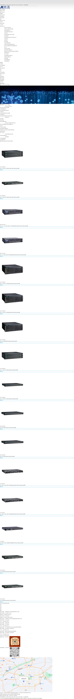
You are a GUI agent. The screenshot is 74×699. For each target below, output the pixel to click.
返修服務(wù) (2, 80)
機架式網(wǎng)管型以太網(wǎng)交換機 (31, 5)
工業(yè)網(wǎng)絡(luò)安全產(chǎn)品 (10, 37)
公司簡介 (1, 21)
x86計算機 (5, 40)
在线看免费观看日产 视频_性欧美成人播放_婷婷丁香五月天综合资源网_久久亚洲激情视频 (14, 696)
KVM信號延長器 (6, 61)
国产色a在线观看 (39, 698)
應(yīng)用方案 (2, 68)
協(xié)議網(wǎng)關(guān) (8, 49)
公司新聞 (1, 63)
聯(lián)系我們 (2, 83)
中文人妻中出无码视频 (3, 698)
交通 (0, 70)
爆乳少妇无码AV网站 (33, 698)
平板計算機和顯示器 (7, 42)
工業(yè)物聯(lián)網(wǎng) (9, 134)
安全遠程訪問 (6, 35)
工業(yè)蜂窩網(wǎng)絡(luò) (8, 31)
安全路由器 (6, 33)
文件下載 (1, 81)
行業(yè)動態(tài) (2, 65)
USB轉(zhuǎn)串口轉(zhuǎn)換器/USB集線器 (11, 51)
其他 (0, 75)
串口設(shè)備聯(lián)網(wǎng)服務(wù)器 (10, 45)
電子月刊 (1, 66)
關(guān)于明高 (2, 20)
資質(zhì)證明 (2, 23)
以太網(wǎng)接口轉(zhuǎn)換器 (9, 34)
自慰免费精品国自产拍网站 (19, 698)
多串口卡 (5, 47)
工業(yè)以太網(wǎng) (11, 5)
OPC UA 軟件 (6, 54)
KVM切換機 (7, 136)
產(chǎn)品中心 (2, 26)
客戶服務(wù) (2, 76)
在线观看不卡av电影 (26, 698)
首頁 (0, 19)
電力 (0, 69)
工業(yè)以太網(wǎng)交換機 (8, 28)
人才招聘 (1, 24)
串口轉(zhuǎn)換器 (7, 48)
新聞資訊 (1, 62)
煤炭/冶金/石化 (2, 73)
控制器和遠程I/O (6, 52)
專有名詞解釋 (2, 79)
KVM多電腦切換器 (7, 59)
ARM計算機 (6, 41)
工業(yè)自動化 (2, 72)
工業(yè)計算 (7, 117)
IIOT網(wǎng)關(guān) (7, 56)
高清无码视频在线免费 (10, 698)
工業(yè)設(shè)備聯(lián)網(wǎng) (10, 122)
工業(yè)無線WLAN (7, 30)
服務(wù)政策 (2, 77)
